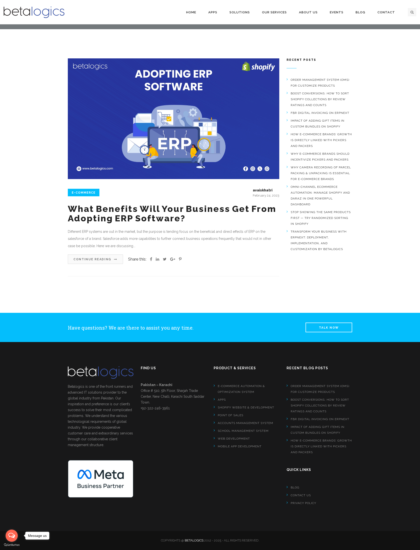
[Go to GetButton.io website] (11, 545)
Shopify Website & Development (246, 407)
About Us (308, 12)
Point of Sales (230, 415)
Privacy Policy (303, 503)
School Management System (243, 431)
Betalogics (194, 540)
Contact (386, 12)
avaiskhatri (262, 190)
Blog (360, 12)
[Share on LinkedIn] (157, 259)
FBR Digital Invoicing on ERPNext (320, 113)
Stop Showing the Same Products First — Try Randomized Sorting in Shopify (321, 217)
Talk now (329, 327)
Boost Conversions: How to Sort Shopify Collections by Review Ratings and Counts (320, 99)
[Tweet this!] (164, 259)
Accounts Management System (245, 423)
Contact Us (301, 495)
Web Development (234, 438)
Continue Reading (93, 259)
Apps (212, 12)
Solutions (239, 12)
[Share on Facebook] (151, 259)
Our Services (274, 12)
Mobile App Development (240, 446)
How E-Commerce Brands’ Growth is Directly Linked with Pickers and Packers (321, 140)
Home (191, 12)
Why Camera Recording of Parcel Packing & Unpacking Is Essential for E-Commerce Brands (321, 173)
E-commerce (84, 192)
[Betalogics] (34, 12)
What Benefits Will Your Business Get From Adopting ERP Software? (172, 214)
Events (336, 12)
